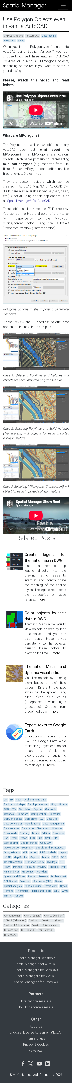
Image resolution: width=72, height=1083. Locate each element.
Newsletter (36, 1050)
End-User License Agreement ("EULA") (36, 1032)
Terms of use (36, 1038)
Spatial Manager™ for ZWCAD (36, 976)
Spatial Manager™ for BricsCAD (36, 970)
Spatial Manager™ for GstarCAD (36, 982)
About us (36, 1026)
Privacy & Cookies (36, 1044)
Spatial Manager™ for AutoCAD (28, 201)
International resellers (36, 1001)
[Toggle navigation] (63, 6)
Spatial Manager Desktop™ (36, 958)
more (41, 599)
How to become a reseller (36, 1007)
